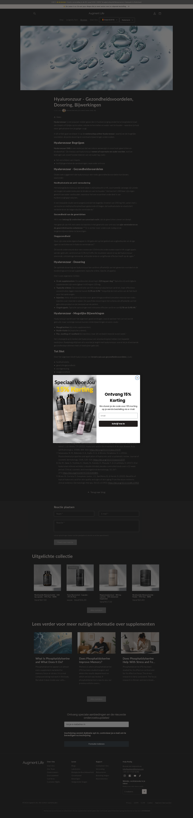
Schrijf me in (118, 423)
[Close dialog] (137, 378)
